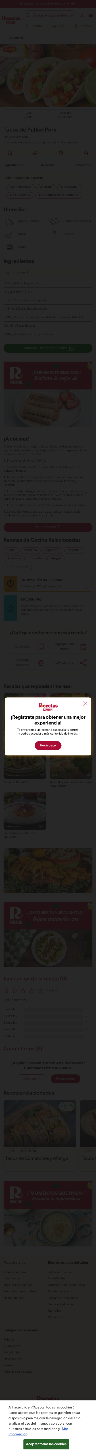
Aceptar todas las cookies (46, 1444)
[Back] (85, 704)
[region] (48, 1426)
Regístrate (48, 746)
